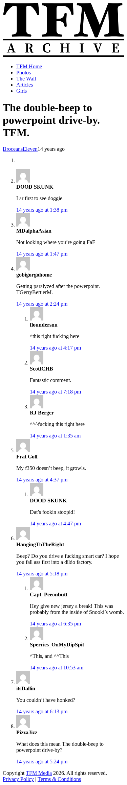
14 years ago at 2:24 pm (41, 304)
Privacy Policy (18, 779)
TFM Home (29, 66)
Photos (23, 72)
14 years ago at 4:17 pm (55, 348)
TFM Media (39, 773)
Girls (21, 91)
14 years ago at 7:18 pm (55, 392)
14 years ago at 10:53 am (56, 667)
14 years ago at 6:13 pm (41, 711)
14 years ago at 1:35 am (55, 435)
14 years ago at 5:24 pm (41, 761)
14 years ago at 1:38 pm (41, 210)
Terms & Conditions (59, 779)
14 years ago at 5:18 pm (41, 573)
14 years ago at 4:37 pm (41, 479)
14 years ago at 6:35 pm (55, 623)
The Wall (26, 78)
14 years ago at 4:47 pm (55, 523)
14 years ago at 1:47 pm (41, 254)
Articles (24, 85)
